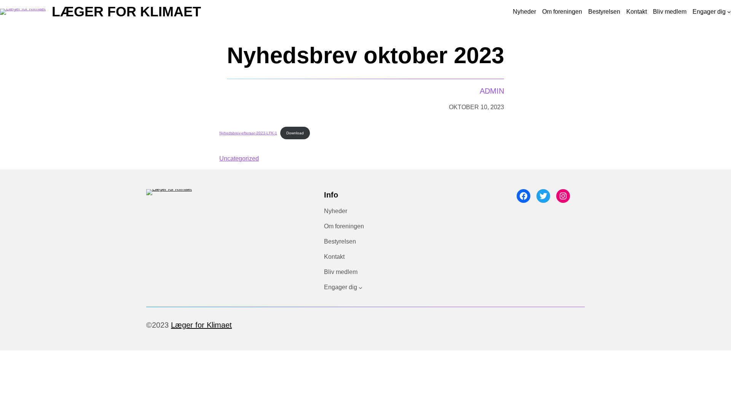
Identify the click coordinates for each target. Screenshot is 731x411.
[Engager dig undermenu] (729, 12)
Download (295, 133)
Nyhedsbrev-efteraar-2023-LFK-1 (248, 133)
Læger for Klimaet (126, 11)
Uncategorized (239, 158)
